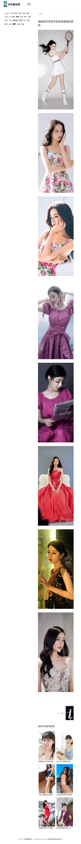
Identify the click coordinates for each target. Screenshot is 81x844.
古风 (6, 17)
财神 (29, 17)
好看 (28, 20)
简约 (6, 24)
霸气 (14, 24)
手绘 (17, 17)
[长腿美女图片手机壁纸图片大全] (47, 812)
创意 (18, 24)
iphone (15, 20)
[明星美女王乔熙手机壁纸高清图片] (47, 745)
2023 (11, 13)
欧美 (21, 20)
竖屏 (13, 17)
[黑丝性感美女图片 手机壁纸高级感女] (64, 812)
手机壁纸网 (27, 839)
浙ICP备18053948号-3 (55, 839)
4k (25, 20)
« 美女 (40, 14)
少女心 (7, 13)
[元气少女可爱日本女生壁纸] (64, 745)
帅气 (25, 17)
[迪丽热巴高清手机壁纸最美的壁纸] (56, 69)
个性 (10, 20)
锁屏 (27, 13)
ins (10, 17)
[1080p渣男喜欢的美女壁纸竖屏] (47, 778)
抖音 (21, 17)
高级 (22, 24)
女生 (10, 24)
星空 (6, 20)
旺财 (15, 13)
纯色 (23, 13)
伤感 (19, 13)
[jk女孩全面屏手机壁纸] (64, 778)
